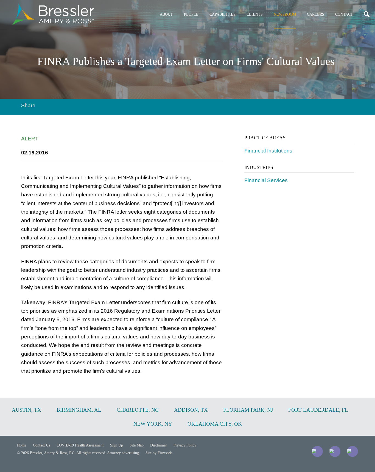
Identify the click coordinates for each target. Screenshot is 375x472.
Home (21, 445)
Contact (344, 14)
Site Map (137, 445)
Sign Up (116, 445)
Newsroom (285, 14)
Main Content (167, 7)
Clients (255, 14)
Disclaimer (158, 445)
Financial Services (266, 180)
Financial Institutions (268, 151)
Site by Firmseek (158, 453)
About (166, 14)
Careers (315, 14)
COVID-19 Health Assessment (80, 445)
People (191, 14)
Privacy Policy (184, 445)
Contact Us (41, 445)
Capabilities (222, 14)
